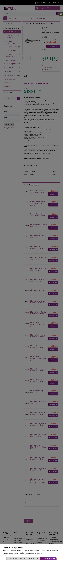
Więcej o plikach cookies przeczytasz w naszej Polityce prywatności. (19, 555)
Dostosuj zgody (33, 558)
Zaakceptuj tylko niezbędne (17, 558)
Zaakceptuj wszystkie (48, 558)
